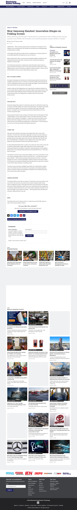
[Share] (11, 215)
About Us (16, 505)
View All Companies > (60, 93)
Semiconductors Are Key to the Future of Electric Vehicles (30, 264)
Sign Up (10, 490)
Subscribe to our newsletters (28, 211)
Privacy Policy (33, 505)
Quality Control (12, 27)
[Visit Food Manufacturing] (19, 473)
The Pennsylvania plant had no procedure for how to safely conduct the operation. (38, 434)
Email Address (28, 229)
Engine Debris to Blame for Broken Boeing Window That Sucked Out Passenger (58, 405)
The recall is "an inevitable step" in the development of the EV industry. (36, 331)
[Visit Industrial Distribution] (48, 473)
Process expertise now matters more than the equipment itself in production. (60, 459)
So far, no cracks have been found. (35, 458)
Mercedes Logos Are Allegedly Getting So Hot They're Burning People (17, 456)
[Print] (8, 215)
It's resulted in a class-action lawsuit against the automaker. (17, 459)
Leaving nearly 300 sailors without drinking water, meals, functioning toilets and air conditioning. (59, 382)
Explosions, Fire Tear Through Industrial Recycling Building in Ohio (16, 404)
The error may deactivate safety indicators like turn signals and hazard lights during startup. (59, 435)
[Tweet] (18, 215)
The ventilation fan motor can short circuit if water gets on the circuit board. (16, 356)
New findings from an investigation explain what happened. (59, 408)
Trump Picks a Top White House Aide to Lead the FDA (17, 378)
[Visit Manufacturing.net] (57, 473)
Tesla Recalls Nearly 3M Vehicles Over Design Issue (56, 61)
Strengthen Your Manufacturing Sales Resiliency (55, 53)
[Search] (66, 3)
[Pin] (21, 215)
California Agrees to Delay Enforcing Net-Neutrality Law (45, 264)
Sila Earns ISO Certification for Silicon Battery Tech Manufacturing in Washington (59, 354)
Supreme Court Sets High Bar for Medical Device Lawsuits (14, 264)
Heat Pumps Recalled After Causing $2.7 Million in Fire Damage (55, 69)
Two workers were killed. (12, 406)
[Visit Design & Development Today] (10, 473)
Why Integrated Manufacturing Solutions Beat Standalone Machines (59, 456)
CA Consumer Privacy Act (52, 505)
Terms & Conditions (42, 505)
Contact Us (21, 505)
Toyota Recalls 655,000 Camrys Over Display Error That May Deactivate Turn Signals (60, 430)
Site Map (61, 505)
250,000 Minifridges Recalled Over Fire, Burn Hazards (37, 404)
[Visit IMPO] (38, 473)
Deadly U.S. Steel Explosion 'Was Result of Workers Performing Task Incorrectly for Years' (38, 430)
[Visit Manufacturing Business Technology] (67, 473)
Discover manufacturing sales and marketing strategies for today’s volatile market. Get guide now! (17, 331)
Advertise (27, 505)
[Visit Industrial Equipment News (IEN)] (28, 473)
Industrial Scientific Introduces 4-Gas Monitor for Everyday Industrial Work (55, 77)
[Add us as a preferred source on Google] (24, 215)
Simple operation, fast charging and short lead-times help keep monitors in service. (37, 356)
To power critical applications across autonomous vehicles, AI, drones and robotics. (60, 358)
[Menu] (70, 3)
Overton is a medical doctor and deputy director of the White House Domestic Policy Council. (17, 382)
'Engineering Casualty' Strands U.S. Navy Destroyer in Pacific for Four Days (60, 378)
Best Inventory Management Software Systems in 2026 (61, 264)
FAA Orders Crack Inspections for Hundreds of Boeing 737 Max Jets (37, 456)
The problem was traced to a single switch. (37, 406)
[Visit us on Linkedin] (38, 503)
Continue (29, 235)
